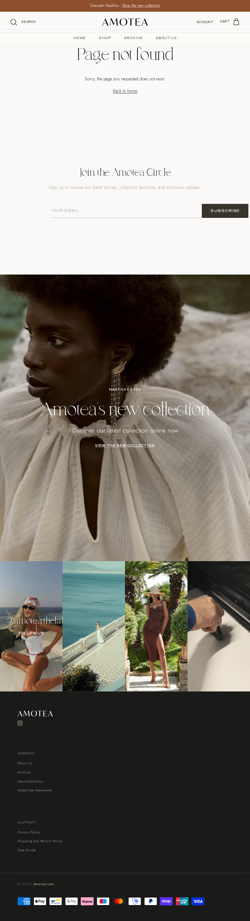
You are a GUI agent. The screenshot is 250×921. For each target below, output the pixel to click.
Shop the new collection (141, 5)
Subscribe (225, 211)
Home (79, 38)
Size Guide (27, 850)
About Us (166, 38)
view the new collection (125, 445)
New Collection (30, 781)
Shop (105, 38)
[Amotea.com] (125, 22)
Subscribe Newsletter (35, 790)
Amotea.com (44, 884)
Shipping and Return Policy (40, 840)
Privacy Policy (29, 832)
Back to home (125, 91)
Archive (133, 38)
